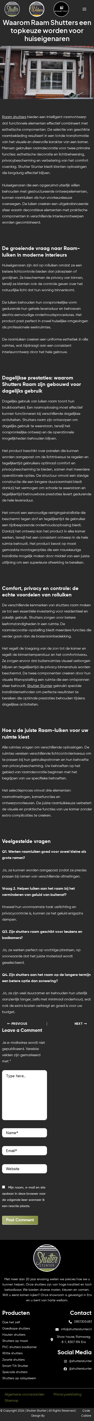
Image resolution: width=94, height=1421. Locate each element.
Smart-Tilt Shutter (15, 1366)
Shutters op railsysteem (19, 1378)
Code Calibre (86, 1413)
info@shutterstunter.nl (76, 1329)
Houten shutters (13, 1334)
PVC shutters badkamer (19, 1347)
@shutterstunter (80, 1361)
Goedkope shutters (16, 1328)
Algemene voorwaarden (24, 1394)
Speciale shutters (14, 1372)
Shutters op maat (15, 1341)
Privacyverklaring (67, 1394)
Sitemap (11, 1401)
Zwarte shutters (13, 1359)
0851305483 (83, 1321)
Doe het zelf (11, 1322)
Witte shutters (12, 1353)
